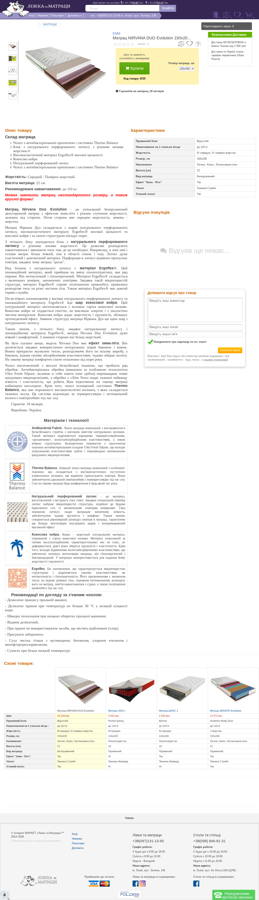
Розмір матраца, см (181, 63)
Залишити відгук (230, 350)
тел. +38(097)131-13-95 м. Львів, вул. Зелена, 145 (123, 15)
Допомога (78, 848)
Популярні (78, 843)
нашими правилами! (216, 359)
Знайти (168, 8)
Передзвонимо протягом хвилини (237, 895)
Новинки (77, 838)
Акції (75, 834)
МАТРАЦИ (50, 24)
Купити (136, 68)
